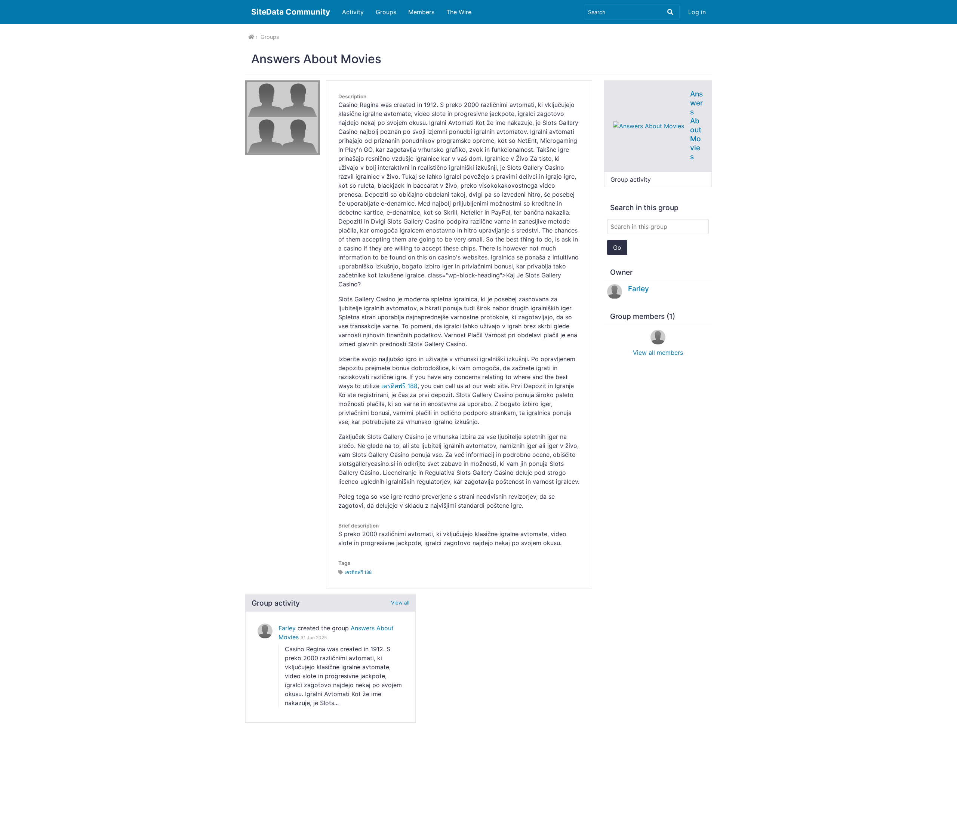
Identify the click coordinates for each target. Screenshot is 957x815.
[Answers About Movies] (648, 125)
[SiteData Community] (251, 37)
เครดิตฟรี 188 (399, 386)
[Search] (670, 11)
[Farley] (265, 631)
